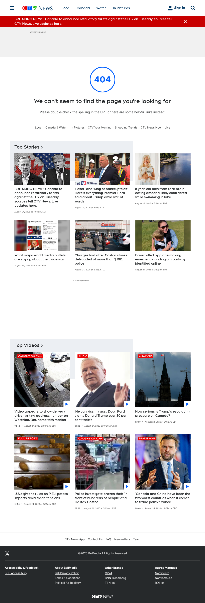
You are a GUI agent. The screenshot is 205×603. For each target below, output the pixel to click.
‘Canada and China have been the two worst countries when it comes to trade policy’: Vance (162, 498)
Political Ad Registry (68, 582)
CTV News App (75, 539)
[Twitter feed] (7, 553)
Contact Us (95, 539)
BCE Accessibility (16, 573)
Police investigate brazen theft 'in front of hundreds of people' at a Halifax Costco (101, 498)
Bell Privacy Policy (67, 573)
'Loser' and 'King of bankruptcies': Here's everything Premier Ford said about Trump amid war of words (102, 195)
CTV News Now (151, 127)
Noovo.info (162, 573)
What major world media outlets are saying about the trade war (40, 257)
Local (65, 8)
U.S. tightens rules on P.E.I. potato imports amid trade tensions (41, 496)
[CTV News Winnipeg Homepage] (37, 8)
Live (167, 127)
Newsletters (122, 539)
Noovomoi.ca (163, 578)
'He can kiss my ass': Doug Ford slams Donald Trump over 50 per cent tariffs (101, 416)
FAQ (108, 539)
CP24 (108, 573)
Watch (101, 8)
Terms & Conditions (67, 578)
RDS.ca (160, 582)
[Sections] (12, 8)
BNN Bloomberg (115, 578)
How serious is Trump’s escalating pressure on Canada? (162, 414)
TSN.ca (110, 582)
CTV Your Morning (100, 127)
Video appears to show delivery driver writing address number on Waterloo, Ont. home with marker (41, 416)
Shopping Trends (126, 127)
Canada (83, 8)
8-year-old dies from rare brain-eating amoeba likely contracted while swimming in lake (161, 193)
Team (136, 539)
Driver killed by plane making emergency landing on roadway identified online (160, 259)
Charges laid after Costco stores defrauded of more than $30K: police (101, 259)
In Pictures (121, 8)
